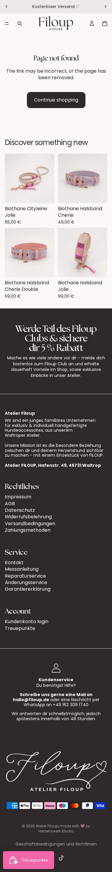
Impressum (18, 496)
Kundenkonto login (26, 621)
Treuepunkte (20, 628)
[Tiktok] (61, 858)
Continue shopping (56, 99)
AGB (10, 503)
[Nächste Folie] (105, 6)
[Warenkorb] (104, 23)
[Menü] (7, 23)
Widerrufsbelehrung (28, 516)
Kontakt (14, 562)
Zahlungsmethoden (27, 530)
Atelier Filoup (47, 826)
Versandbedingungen (30, 523)
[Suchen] (19, 23)
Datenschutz (20, 510)
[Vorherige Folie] (6, 6)
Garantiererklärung (27, 589)
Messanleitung (22, 569)
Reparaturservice (25, 576)
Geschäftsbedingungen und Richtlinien (56, 844)
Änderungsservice (26, 582)
